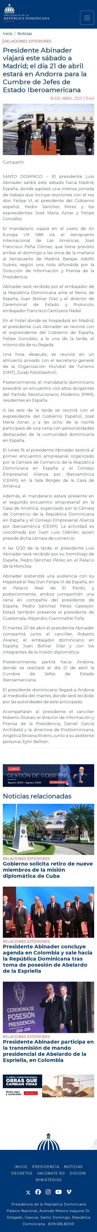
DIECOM (78, 1173)
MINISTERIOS (49, 1180)
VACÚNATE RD (51, 1173)
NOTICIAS (73, 1167)
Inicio (7, 33)
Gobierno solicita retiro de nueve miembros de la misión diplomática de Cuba (48, 870)
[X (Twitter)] (28, 1192)
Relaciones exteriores (27, 41)
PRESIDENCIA (45, 1167)
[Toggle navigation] (87, 18)
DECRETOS (21, 1173)
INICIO (20, 1167)
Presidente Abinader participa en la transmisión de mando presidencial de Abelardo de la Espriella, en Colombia (48, 1051)
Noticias (24, 33)
